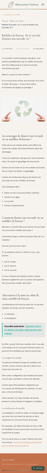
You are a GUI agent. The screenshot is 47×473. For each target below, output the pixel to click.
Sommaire (39, 468)
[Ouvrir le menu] (42, 4)
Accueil (5, 21)
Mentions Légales (8, 460)
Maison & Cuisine (12, 15)
